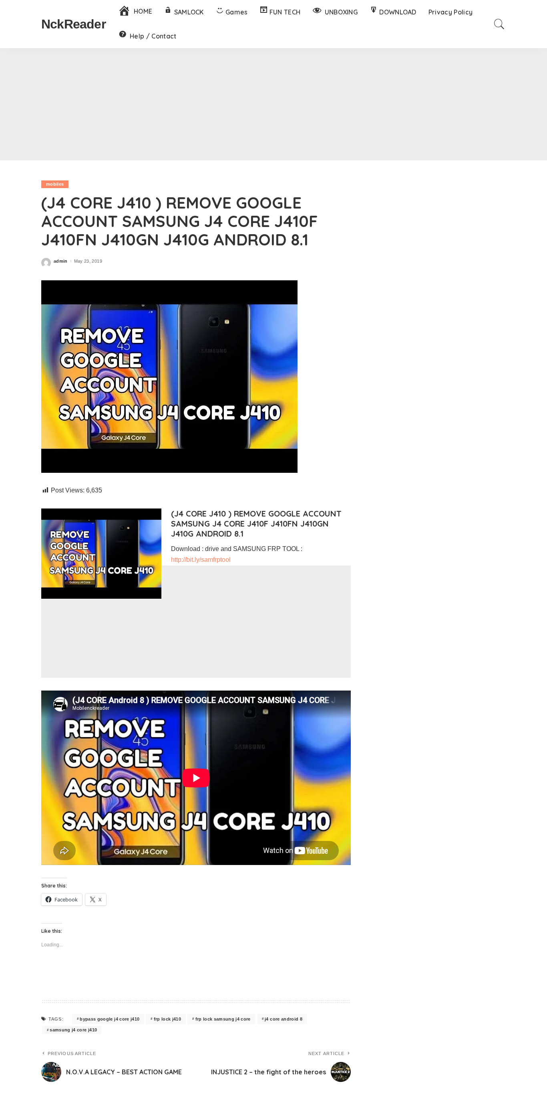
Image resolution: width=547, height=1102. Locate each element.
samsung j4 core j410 (73, 1029)
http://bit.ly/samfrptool (201, 559)
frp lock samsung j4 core (223, 1019)
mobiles (55, 184)
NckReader (73, 24)
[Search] (499, 24)
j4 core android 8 (283, 1019)
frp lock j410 (167, 1019)
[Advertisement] (273, 104)
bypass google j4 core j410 (109, 1019)
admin (61, 261)
